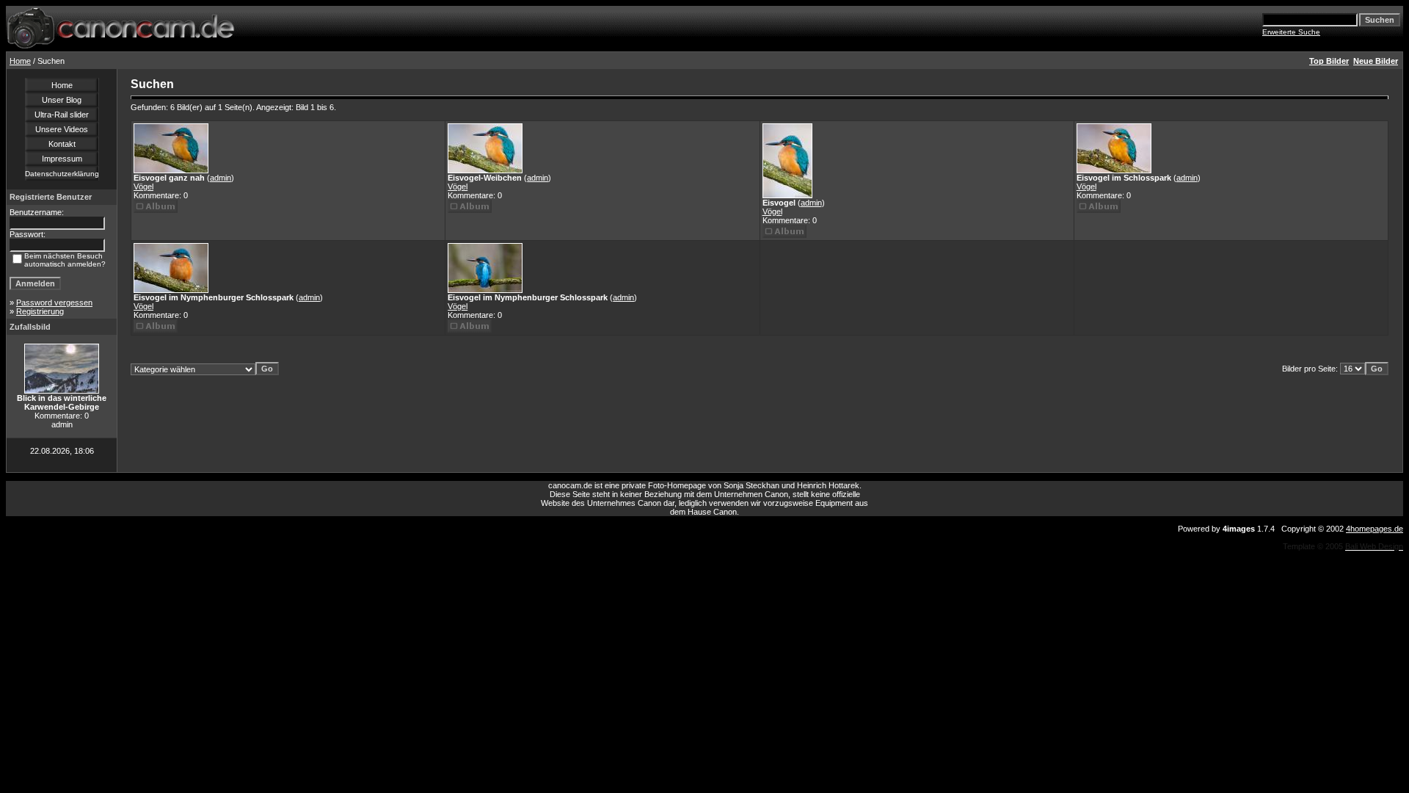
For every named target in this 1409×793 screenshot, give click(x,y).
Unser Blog (61, 99)
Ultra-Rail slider (61, 114)
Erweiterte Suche (1291, 32)
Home (20, 61)
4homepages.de (1374, 528)
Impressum (62, 158)
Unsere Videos (61, 129)
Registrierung (40, 311)
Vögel (143, 186)
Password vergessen (54, 302)
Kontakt (62, 144)
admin (220, 177)
